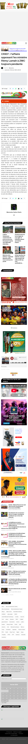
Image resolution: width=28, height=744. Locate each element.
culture (6, 619)
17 (17, 695)
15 (10, 695)
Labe (20, 624)
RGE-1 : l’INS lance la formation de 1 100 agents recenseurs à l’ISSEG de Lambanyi (17, 573)
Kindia (16, 624)
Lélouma (3, 627)
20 (3, 698)
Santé (6, 632)
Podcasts (7, 369)
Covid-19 (22, 616)
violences (17, 634)
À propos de (9, 731)
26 (25, 698)
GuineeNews (3, 369)
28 (6, 700)
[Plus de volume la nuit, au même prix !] (4, 590)
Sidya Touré (12, 632)
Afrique (3, 611)
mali (8, 627)
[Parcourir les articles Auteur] (14, 207)
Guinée (17, 621)
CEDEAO (4, 614)
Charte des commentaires (11, 733)
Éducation (23, 634)
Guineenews (11, 621)
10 (17, 693)
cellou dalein (9, 614)
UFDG (9, 634)
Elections (12, 619)
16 (14, 695)
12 (25, 693)
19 (25, 695)
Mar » (5, 702)
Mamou (22, 627)
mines (3, 629)
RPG (3, 632)
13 (3, 695)
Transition (4, 634)
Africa (3, 606)
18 (21, 695)
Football (21, 619)
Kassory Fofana (10, 624)
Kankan (3, 624)
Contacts (21, 733)
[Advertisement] (14, 26)
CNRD (15, 614)
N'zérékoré (8, 629)
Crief (3, 619)
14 (6, 695)
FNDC (17, 619)
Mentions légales (17, 731)
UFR (13, 634)
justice (22, 621)
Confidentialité (14, 735)
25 (21, 698)
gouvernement (5, 621)
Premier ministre (21, 629)
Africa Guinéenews (5, 609)
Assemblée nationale (17, 611)
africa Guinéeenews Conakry (11, 606)
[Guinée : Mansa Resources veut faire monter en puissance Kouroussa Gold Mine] (4, 506)
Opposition (14, 629)
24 (17, 698)
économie (4, 637)
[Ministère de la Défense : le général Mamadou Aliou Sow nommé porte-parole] (8, 250)
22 (10, 698)
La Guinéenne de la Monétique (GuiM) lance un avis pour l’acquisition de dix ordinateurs (17, 535)
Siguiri (18, 632)
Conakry (16, 616)
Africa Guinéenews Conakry (16, 609)
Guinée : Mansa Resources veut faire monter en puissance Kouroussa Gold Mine (17, 506)
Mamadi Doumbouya (15, 627)
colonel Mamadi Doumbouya (7, 616)
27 (3, 700)
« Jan (2, 702)
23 (14, 698)
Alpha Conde (9, 611)
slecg (22, 632)
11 (21, 693)
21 (6, 698)
